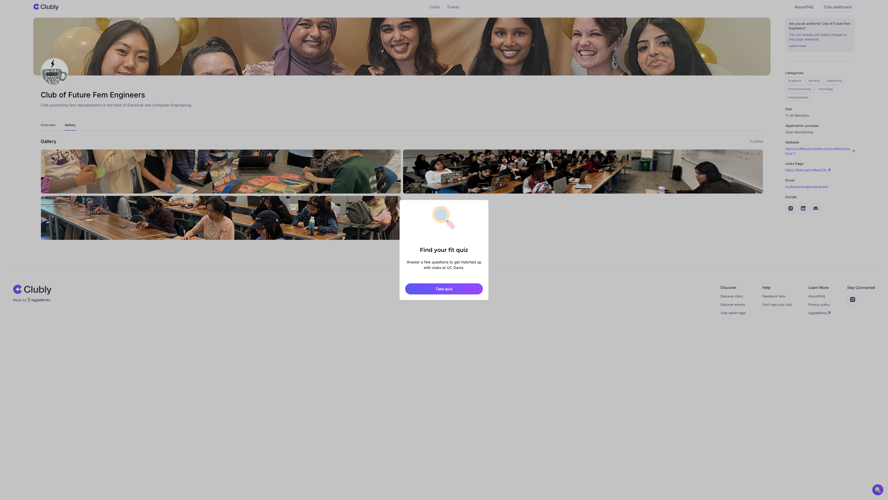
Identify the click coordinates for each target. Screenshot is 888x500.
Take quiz (444, 289)
